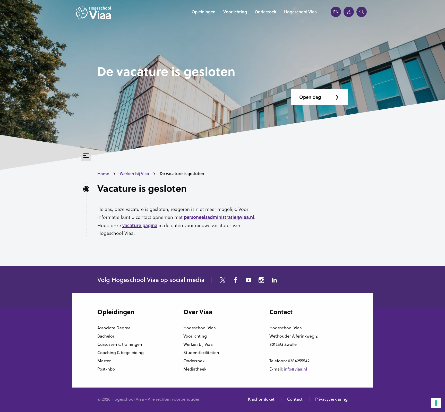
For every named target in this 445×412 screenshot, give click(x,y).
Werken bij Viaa (134, 173)
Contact (295, 399)
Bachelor (105, 336)
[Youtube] (248, 281)
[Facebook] (235, 281)
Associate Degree (114, 328)
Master (104, 361)
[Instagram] (261, 281)
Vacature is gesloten (142, 188)
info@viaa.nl (295, 369)
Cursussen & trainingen (119, 344)
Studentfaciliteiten (201, 352)
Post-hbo (106, 369)
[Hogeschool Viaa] (93, 15)
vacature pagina (139, 225)
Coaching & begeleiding (120, 352)
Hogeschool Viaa (199, 328)
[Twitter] (223, 281)
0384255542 (299, 361)
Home (103, 173)
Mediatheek (194, 369)
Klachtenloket (261, 399)
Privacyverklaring (331, 399)
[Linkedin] (274, 281)
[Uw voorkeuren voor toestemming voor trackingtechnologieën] (436, 403)
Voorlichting (195, 336)
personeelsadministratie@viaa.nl (219, 217)
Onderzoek (193, 361)
